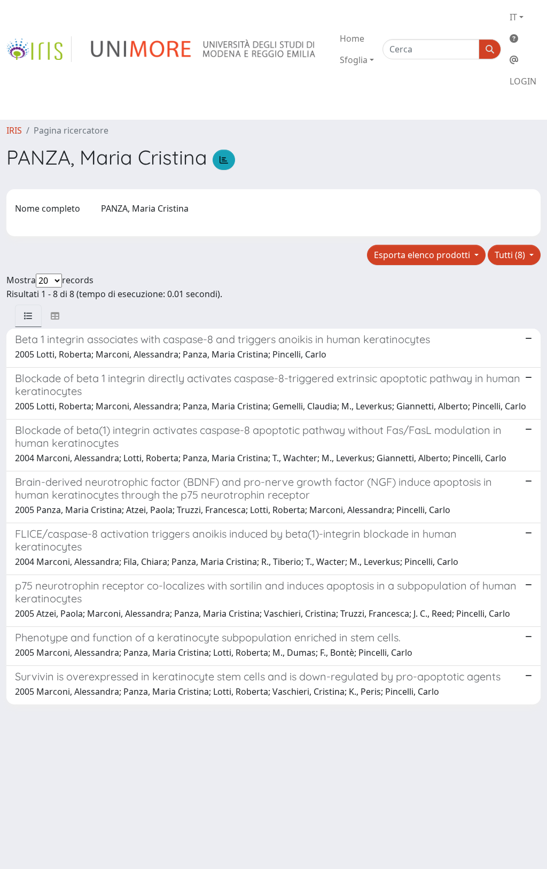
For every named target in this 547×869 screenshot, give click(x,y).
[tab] (28, 316)
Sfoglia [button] (354, 60)
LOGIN (523, 81)
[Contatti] (523, 60)
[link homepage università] (203, 49)
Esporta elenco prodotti (423, 255)
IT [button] (513, 17)
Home (352, 38)
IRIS (14, 130)
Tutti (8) (511, 255)
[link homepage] (39, 49)
